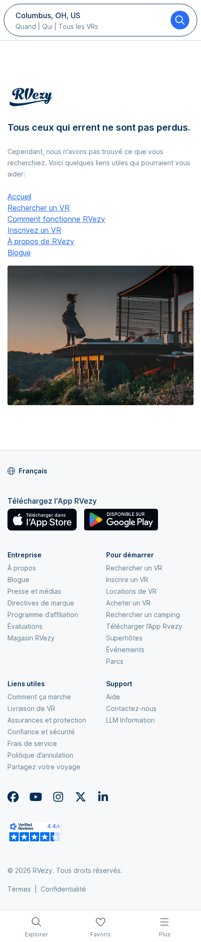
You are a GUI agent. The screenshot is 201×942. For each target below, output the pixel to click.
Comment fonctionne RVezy (56, 219)
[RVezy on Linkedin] (102, 796)
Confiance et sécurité (41, 732)
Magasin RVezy (31, 638)
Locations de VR (131, 591)
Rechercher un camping (143, 615)
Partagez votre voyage (43, 767)
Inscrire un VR (127, 579)
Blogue (19, 252)
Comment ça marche (39, 697)
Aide (113, 697)
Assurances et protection (46, 720)
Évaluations (25, 626)
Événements (125, 650)
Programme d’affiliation (42, 615)
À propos (21, 568)
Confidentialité (63, 889)
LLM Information (130, 720)
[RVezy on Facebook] (13, 796)
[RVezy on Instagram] (58, 796)
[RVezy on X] (80, 796)
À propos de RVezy (40, 241)
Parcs (114, 661)
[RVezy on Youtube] (35, 796)
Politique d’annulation (40, 755)
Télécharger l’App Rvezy (144, 626)
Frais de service (32, 743)
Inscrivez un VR (34, 230)
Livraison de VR (31, 708)
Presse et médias (34, 591)
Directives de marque (40, 603)
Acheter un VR (128, 603)
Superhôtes (124, 638)
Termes (19, 889)
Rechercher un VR (38, 207)
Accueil (19, 196)
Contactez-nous (131, 708)
